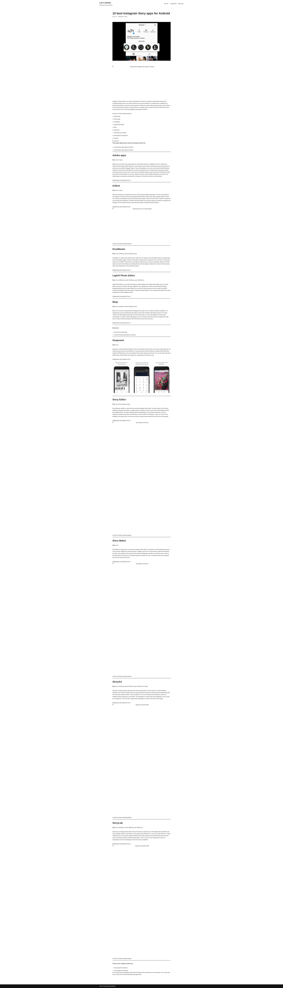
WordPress (113, 986)
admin (115, 16)
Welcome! (181, 3)
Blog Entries (173, 3)
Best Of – (166, 3)
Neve (100, 986)
